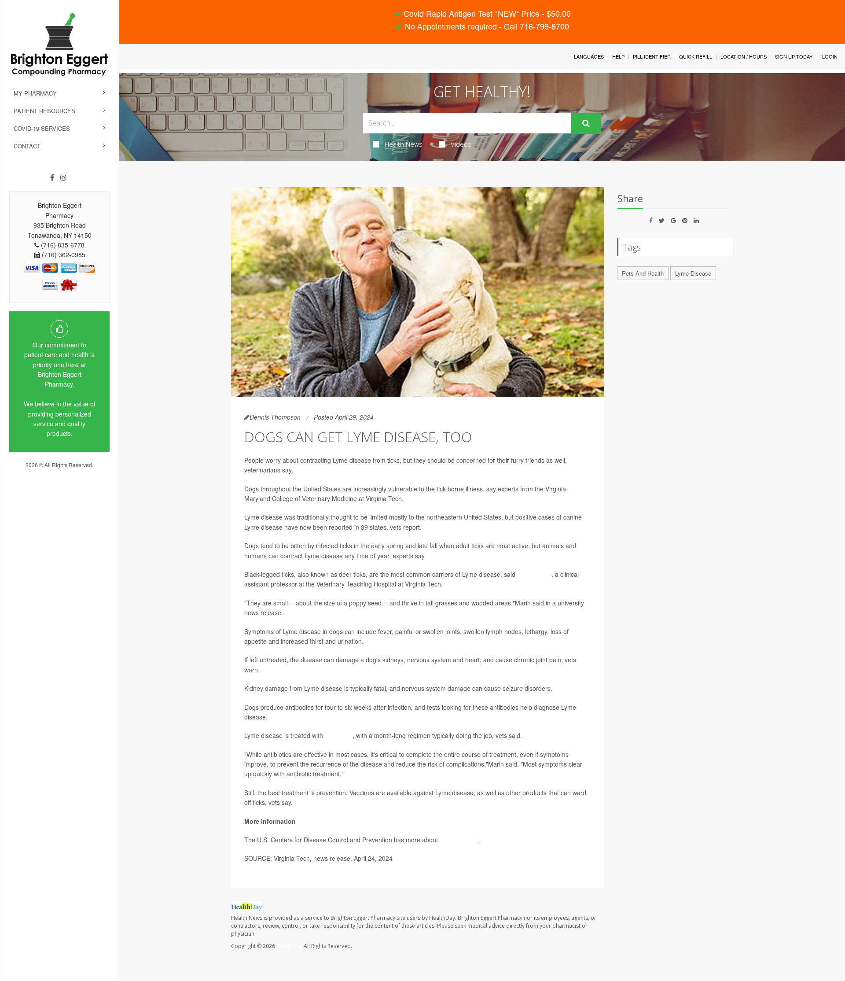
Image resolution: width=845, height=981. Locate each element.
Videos (461, 144)
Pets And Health (643, 273)
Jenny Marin (534, 574)
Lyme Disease (693, 273)
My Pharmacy (35, 93)
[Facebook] (52, 177)
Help (618, 56)
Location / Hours (743, 56)
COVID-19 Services (42, 128)
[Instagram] (63, 177)
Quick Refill (695, 56)
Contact (27, 146)
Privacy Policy (59, 473)
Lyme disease (459, 839)
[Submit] (586, 123)
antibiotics (339, 735)
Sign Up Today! (794, 56)
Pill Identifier (652, 56)
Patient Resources (44, 111)
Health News (403, 144)
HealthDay (289, 946)
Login (830, 56)
